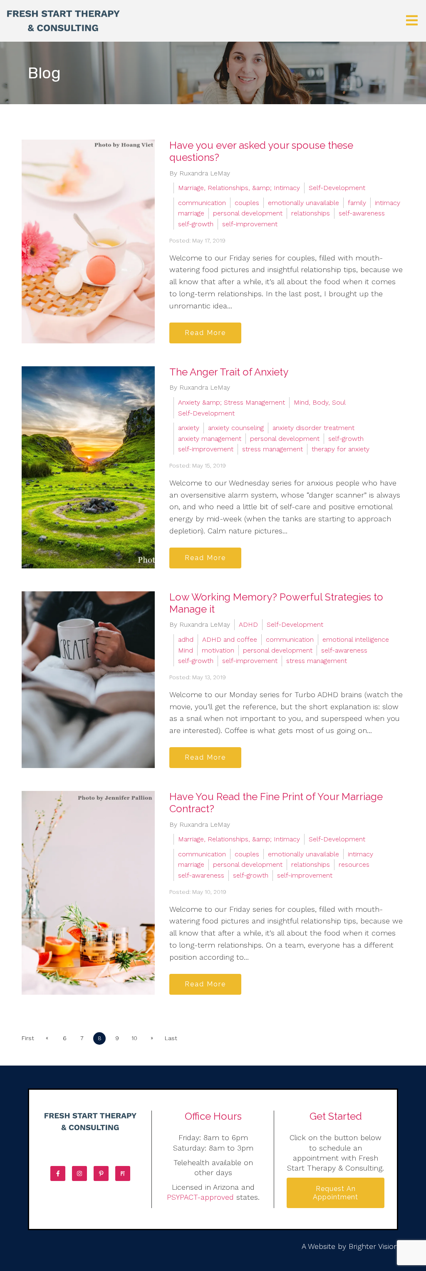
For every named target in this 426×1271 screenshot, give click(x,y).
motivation (218, 650)
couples (247, 203)
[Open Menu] (412, 21)
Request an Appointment (335, 1193)
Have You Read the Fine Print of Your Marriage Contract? (276, 803)
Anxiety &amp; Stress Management (231, 402)
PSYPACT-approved (200, 1197)
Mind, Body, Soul (320, 402)
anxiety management (209, 439)
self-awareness (362, 213)
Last (171, 1038)
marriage (191, 213)
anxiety (188, 428)
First (28, 1038)
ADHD (248, 624)
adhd (185, 639)
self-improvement (249, 224)
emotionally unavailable (303, 203)
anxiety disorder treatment (313, 428)
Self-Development (337, 188)
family (357, 203)
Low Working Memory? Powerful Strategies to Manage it (276, 603)
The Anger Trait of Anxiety (228, 372)
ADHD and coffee (229, 639)
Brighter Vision (373, 1246)
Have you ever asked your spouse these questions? (261, 151)
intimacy (387, 203)
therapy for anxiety (340, 449)
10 (134, 1038)
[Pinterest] (101, 1173)
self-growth (195, 224)
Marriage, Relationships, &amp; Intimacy (239, 188)
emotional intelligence (355, 639)
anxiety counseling (236, 428)
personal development (247, 213)
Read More (205, 333)
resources (354, 864)
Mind (185, 650)
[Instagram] (79, 1173)
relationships (310, 213)
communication (202, 203)
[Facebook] (57, 1173)
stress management (272, 449)
